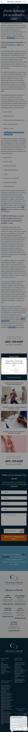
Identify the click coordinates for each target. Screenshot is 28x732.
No (11, 370)
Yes (16, 370)
